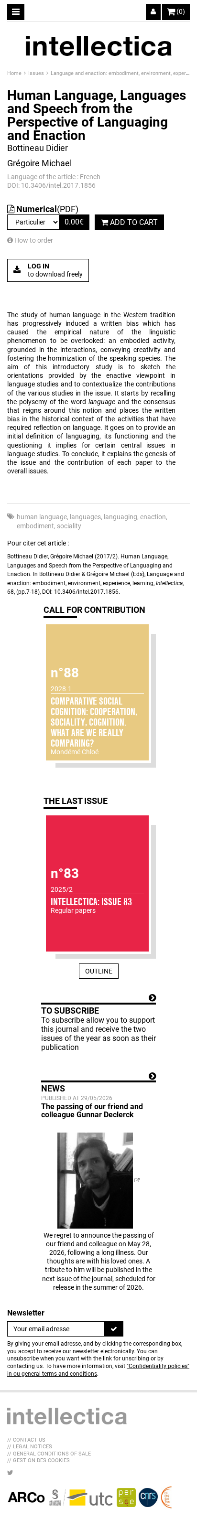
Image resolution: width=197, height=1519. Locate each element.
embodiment (35, 526)
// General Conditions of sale (49, 1454)
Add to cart (133, 222)
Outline (98, 971)
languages (85, 517)
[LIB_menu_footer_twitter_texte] (10, 1472)
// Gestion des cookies (38, 1460)
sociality (69, 526)
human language (42, 517)
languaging (120, 517)
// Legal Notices (29, 1447)
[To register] (113, 1329)
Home (15, 73)
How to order (33, 240)
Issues (36, 73)
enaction (153, 517)
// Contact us (26, 1440)
